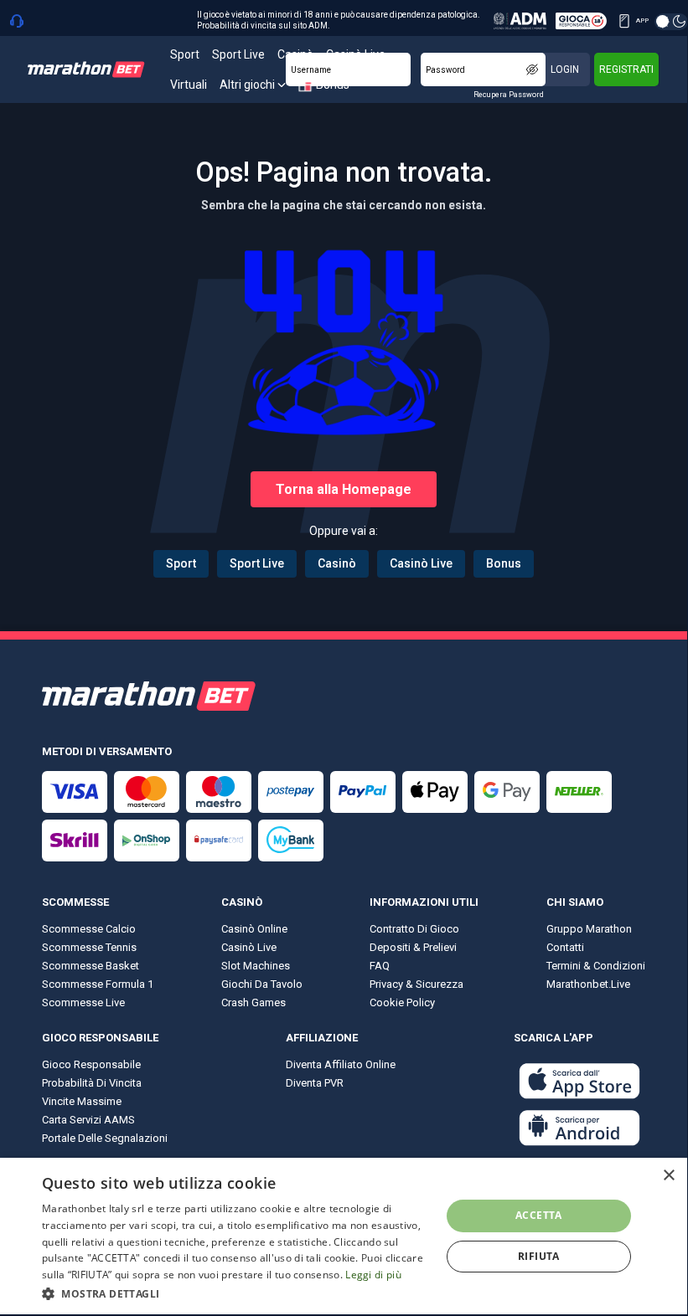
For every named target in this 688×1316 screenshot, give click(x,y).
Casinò (337, 563)
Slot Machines (255, 965)
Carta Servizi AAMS (88, 1119)
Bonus (503, 563)
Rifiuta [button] (539, 1256)
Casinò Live (421, 563)
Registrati (626, 69)
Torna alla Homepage (343, 489)
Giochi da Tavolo (262, 984)
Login (565, 69)
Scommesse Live (83, 1002)
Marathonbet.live (588, 984)
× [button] (668, 1175)
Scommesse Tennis (89, 947)
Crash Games (253, 1002)
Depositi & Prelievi (413, 947)
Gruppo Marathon (589, 929)
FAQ (380, 965)
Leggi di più (373, 1274)
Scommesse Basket (90, 965)
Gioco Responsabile (91, 1064)
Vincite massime (82, 1101)
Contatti (565, 947)
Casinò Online (254, 929)
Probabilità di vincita (92, 1083)
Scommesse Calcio (89, 929)
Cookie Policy (402, 1002)
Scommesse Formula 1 (97, 984)
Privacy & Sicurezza (416, 984)
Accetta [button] (538, 1215)
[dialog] (343, 1236)
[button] (235, 1292)
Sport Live (257, 563)
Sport (181, 563)
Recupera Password (508, 94)
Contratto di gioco (414, 929)
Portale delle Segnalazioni (105, 1138)
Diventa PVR (315, 1083)
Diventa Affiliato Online (341, 1064)
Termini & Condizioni (595, 965)
